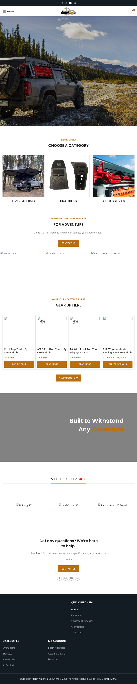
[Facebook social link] (62, 3)
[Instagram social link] (66, 3)
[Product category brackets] (68, 180)
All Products (77, 626)
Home (74, 609)
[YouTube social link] (70, 3)
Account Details (56, 653)
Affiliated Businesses (82, 620)
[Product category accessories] (113, 180)
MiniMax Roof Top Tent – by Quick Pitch (84, 351)
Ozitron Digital (109, 678)
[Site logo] (68, 11)
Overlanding (9, 647)
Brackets (7, 653)
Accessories (9, 659)
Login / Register (56, 647)
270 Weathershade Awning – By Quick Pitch (117, 351)
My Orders (53, 659)
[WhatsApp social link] (75, 3)
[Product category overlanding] (23, 180)
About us (76, 615)
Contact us (77, 632)
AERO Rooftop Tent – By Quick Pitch (51, 351)
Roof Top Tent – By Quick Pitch (16, 351)
